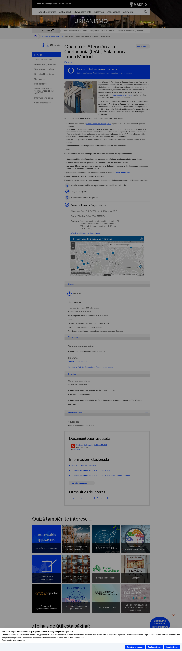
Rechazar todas (154, 647)
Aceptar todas (172, 647)
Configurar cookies (135, 647)
